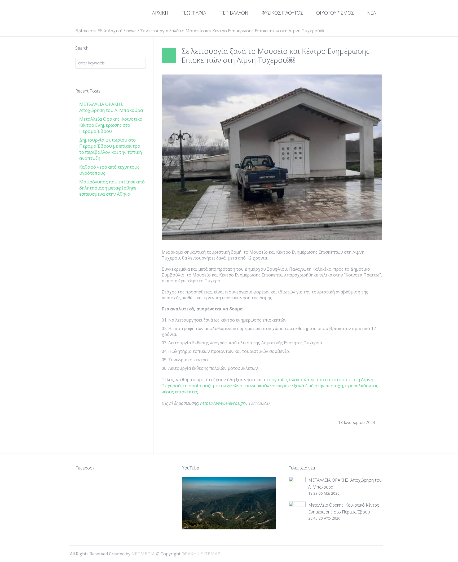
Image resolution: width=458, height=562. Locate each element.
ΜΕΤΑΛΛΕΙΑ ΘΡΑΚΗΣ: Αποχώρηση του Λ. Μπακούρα (111, 107)
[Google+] (365, 553)
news (131, 31)
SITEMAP (210, 554)
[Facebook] (356, 553)
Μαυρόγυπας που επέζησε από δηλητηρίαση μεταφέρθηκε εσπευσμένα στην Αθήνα (112, 188)
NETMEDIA (143, 554)
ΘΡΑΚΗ (94, 13)
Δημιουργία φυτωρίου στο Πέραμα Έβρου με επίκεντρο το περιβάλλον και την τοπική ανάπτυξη (110, 149)
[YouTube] (374, 553)
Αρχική (115, 31)
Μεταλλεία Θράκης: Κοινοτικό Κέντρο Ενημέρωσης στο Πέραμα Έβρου (110, 125)
